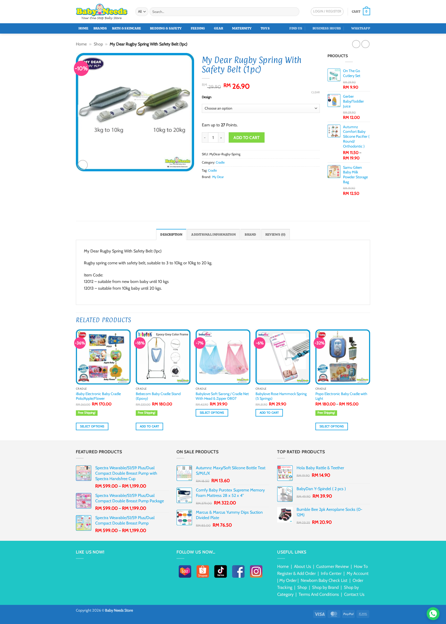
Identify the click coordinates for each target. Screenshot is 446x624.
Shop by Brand (325, 587)
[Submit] (294, 11)
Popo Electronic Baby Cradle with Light (341, 396)
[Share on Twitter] (211, 186)
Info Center (331, 573)
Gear (218, 28)
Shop (98, 44)
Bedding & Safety (166, 28)
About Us (302, 566)
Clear (315, 92)
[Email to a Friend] (218, 186)
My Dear (218, 177)
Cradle (220, 162)
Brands (100, 28)
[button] (361, 11)
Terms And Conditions (319, 594)
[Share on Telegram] (243, 186)
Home (83, 28)
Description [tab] (171, 234)
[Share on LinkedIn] (230, 186)
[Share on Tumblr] (236, 186)
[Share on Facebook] (205, 186)
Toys (265, 28)
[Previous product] (365, 44)
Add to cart (246, 137)
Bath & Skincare (126, 28)
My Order (288, 580)
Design (206, 97)
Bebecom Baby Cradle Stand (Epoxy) (158, 396)
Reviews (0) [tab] (275, 234)
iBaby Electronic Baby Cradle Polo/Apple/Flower (98, 396)
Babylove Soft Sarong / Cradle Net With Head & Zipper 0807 (222, 396)
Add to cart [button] (149, 426)
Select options (92, 426)
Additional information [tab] (213, 234)
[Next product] (356, 44)
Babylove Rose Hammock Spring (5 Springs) (281, 396)
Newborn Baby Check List (324, 580)
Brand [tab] (250, 234)
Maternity (242, 28)
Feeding (198, 28)
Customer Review (332, 566)
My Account (358, 573)
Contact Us (354, 594)
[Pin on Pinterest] (224, 186)
